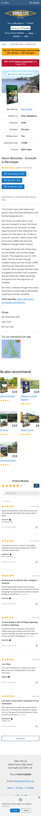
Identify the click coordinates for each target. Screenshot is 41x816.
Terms (10, 787)
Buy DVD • (13, 180)
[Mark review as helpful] (36, 527)
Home (4, 44)
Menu (6, 3)
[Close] (39, 797)
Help (26, 36)
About (31, 33)
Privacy (19, 787)
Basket (35, 2)
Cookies (30, 787)
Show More (24, 594)
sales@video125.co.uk (23, 781)
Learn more (5, 806)
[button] (24, 485)
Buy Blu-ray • (14, 186)
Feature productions (24, 61)
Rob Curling (26, 109)
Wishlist (16, 36)
